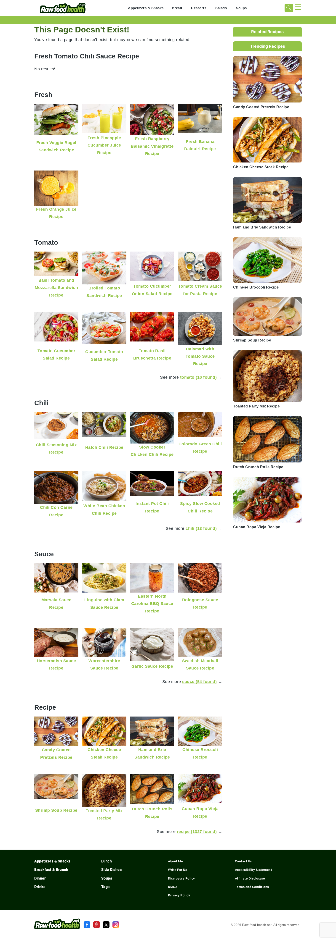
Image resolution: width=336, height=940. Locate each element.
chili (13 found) (201, 528)
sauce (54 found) (199, 681)
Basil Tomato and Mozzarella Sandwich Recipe (56, 287)
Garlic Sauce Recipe (152, 666)
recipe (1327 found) (197, 831)
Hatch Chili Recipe (104, 447)
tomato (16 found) (198, 377)
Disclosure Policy (181, 878)
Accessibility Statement (253, 870)
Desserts (198, 7)
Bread (177, 7)
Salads (221, 7)
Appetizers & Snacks (146, 7)
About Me (175, 861)
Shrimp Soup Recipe (56, 810)
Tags (105, 887)
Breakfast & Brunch (51, 869)
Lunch (106, 861)
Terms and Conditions (252, 887)
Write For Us (177, 870)
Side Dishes (111, 869)
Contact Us (243, 861)
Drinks (39, 887)
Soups (241, 7)
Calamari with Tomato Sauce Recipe (200, 356)
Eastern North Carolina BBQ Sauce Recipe (152, 603)
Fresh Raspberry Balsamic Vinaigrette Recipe (152, 146)
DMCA (172, 887)
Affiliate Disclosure (250, 878)
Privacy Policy (179, 895)
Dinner (40, 878)
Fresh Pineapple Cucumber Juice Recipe (104, 145)
